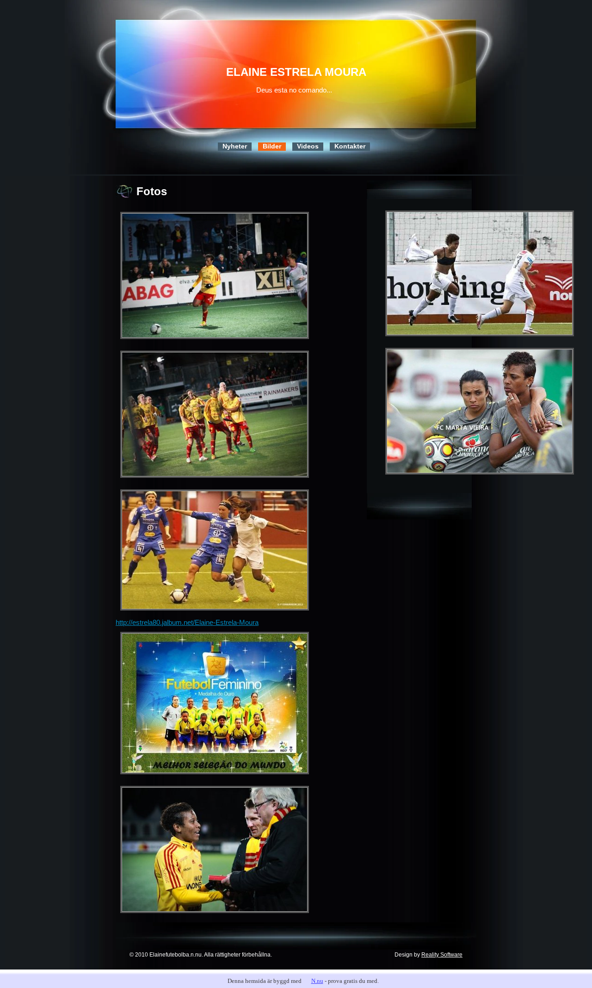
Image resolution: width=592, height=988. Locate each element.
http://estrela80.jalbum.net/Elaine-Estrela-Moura (187, 622)
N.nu (317, 980)
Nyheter (234, 146)
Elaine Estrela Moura (296, 72)
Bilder (272, 146)
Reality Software (441, 954)
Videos (308, 146)
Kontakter (349, 146)
